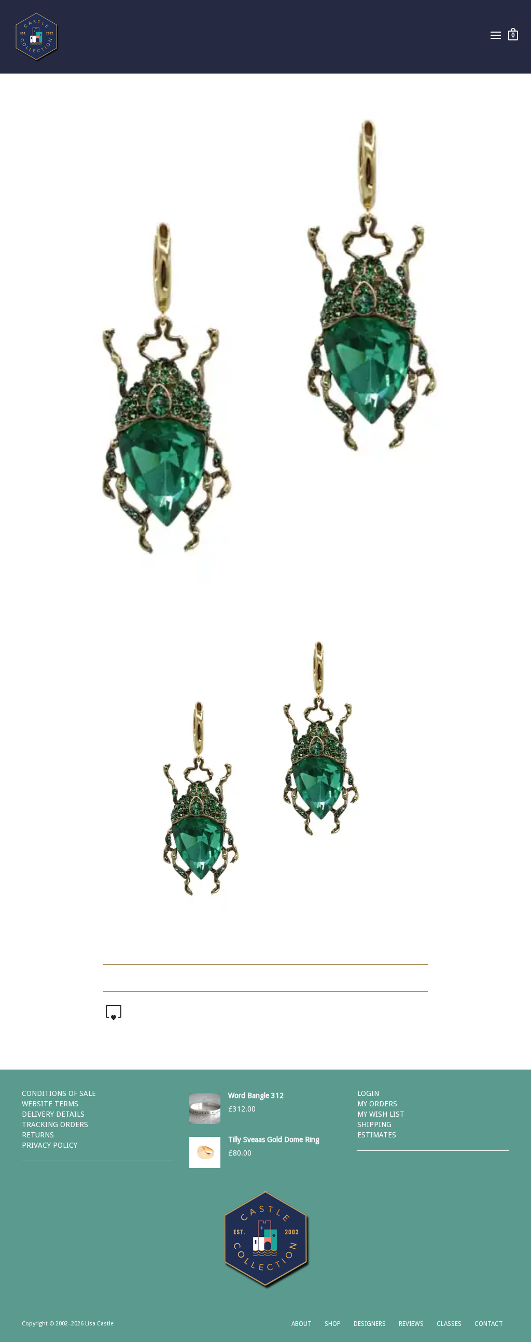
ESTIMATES (376, 1135)
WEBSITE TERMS (50, 1104)
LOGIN (368, 1093)
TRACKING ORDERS (55, 1124)
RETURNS (38, 1135)
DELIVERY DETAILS (53, 1114)
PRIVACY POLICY (49, 1145)
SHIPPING (374, 1124)
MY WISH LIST (380, 1114)
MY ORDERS (377, 1104)
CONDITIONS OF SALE (59, 1093)
